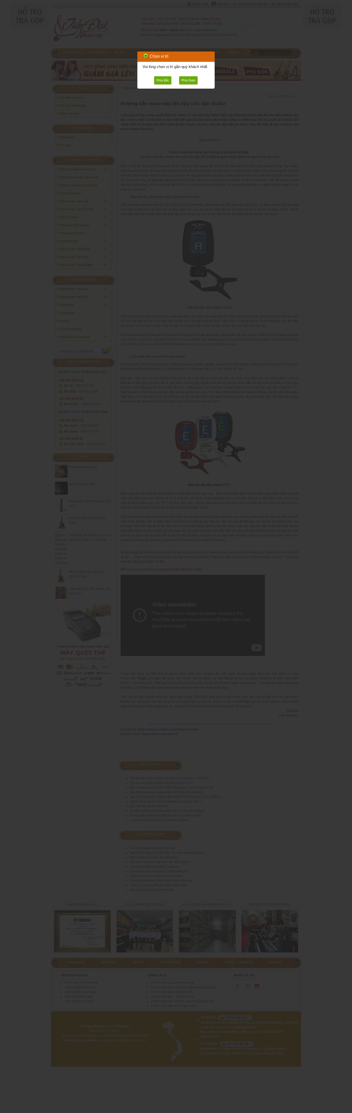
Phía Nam (188, 80)
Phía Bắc (162, 80)
